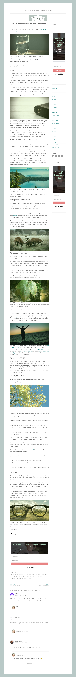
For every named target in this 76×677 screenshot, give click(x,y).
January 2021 (54, 112)
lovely (34, 574)
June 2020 (54, 131)
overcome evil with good (26, 351)
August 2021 (54, 93)
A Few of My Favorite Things (44, 585)
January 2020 (55, 144)
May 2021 (54, 101)
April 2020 (54, 136)
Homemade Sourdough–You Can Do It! (16, 585)
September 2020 (55, 123)
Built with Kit (30, 568)
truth (25, 578)
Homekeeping (44, 10)
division (22, 574)
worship (30, 578)
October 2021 (54, 88)
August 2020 (54, 126)
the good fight (41, 349)
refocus (29, 576)
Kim (21, 25)
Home (26, 10)
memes (15, 215)
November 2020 (55, 118)
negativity (39, 574)
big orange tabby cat (29, 450)
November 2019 (55, 147)
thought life (20, 578)
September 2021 (55, 91)
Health (50, 10)
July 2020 (54, 128)
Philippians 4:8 (14, 576)
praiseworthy (22, 576)
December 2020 (55, 115)
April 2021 (54, 104)
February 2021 (55, 109)
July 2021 (54, 96)
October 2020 (55, 120)
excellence (28, 574)
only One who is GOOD (20, 317)
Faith (33, 10)
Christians (16, 574)
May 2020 (54, 134)
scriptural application (37, 576)
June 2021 (54, 99)
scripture (13, 578)
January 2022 (55, 85)
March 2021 (54, 107)
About (29, 10)
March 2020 (54, 139)
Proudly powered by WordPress (17, 668)
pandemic (45, 574)
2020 (12, 574)
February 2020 (55, 142)
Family (37, 10)
